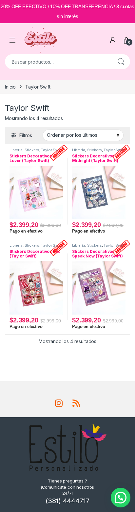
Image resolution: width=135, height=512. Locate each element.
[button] (120, 497)
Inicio (10, 87)
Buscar (121, 61)
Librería (16, 150)
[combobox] (58, 61)
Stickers (32, 150)
